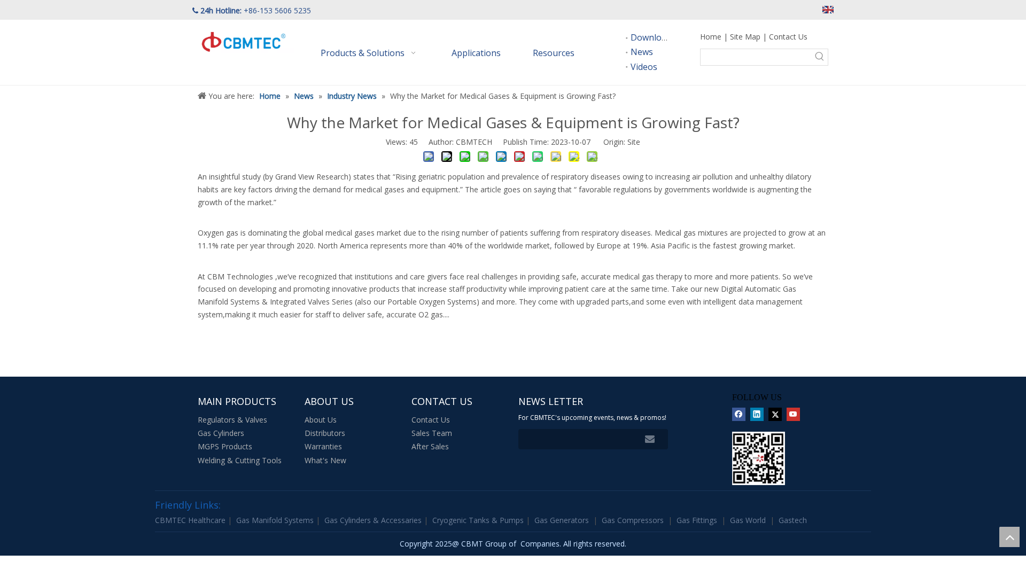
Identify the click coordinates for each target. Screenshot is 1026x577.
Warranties (323, 446)
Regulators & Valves (232, 420)
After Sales (430, 446)
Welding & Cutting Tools (240, 460)
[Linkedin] (757, 415)
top (1009, 537)
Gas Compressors (633, 520)
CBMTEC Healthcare (191, 520)
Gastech (793, 520)
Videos (644, 67)
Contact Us (788, 37)
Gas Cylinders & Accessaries (374, 520)
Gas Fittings (697, 520)
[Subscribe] (650, 439)
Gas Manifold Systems (276, 520)
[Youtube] (793, 415)
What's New (325, 460)
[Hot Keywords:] (820, 57)
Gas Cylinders (221, 433)
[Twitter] (775, 415)
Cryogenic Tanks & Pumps (479, 520)
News (642, 52)
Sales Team (431, 433)
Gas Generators (561, 520)
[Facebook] (738, 415)
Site (633, 142)
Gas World (748, 520)
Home (710, 37)
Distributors (325, 433)
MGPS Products (225, 446)
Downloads (653, 37)
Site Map (745, 37)
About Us (321, 420)
